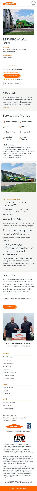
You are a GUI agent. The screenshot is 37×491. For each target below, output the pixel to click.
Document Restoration (10, 153)
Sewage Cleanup (8, 147)
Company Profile (8, 387)
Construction (7, 369)
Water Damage (8, 357)
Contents (18, 157)
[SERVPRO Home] (9, 3)
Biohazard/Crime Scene (22, 147)
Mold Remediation (8, 363)
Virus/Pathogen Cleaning (11, 149)
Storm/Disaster (7, 366)
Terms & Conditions (9, 402)
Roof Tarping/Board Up (16, 155)
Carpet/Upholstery (15, 151)
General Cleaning (8, 379)
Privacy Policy (7, 405)
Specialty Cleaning (9, 375)
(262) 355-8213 (11, 75)
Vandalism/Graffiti (8, 157)
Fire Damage (7, 360)
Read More (9, 307)
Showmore (6, 107)
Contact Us (6, 393)
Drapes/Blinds (22, 153)
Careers (5, 390)
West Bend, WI (8, 58)
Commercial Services (9, 372)
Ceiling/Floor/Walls (28, 151)
